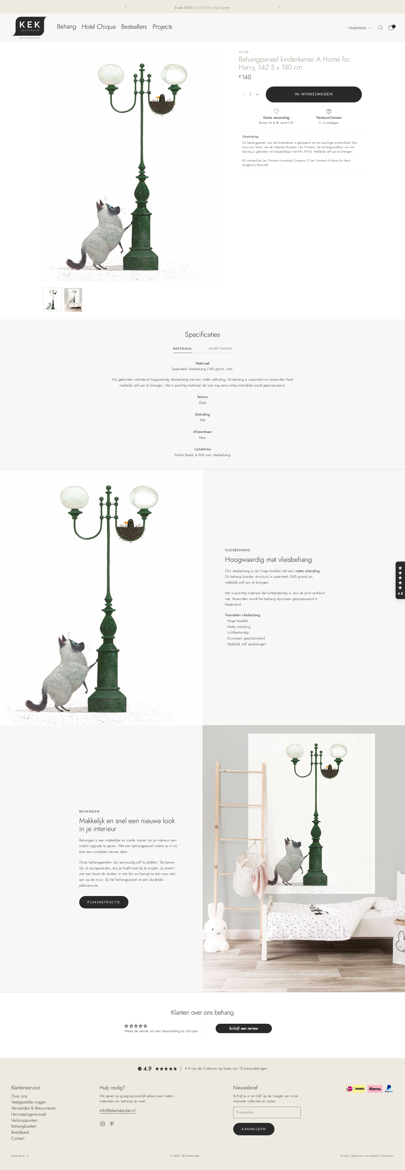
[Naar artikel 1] (52, 299)
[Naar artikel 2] (73, 300)
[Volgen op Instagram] (102, 1124)
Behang (66, 26)
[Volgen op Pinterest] (112, 1124)
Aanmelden (253, 1129)
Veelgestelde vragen (28, 1102)
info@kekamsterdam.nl (117, 1110)
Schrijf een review (243, 1028)
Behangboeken (24, 1126)
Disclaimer (388, 1156)
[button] (400, 580)
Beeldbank (20, 1132)
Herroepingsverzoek (28, 1114)
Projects (162, 26)
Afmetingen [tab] (220, 349)
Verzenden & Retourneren (33, 1108)
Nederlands (357, 27)
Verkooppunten (24, 1120)
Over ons (19, 1096)
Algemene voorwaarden (365, 1156)
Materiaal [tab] (182, 349)
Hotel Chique (99, 26)
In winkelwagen (314, 94)
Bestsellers (134, 26)
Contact (17, 1138)
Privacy (345, 1156)
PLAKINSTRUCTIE (103, 902)
